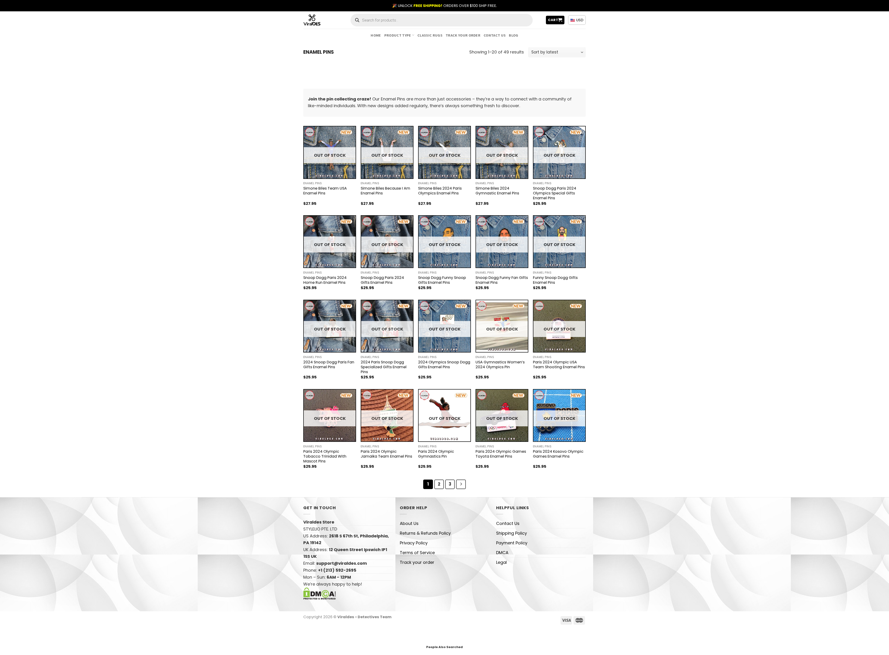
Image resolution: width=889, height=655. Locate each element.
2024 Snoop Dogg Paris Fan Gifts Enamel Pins (328, 364)
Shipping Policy (511, 533)
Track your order (463, 35)
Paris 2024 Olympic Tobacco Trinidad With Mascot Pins (324, 456)
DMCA (502, 552)
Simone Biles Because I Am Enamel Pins (385, 191)
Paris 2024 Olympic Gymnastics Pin (436, 454)
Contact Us (495, 35)
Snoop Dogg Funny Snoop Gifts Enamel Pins (442, 280)
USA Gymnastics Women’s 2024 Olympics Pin (500, 364)
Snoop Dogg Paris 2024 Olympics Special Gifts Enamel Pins (554, 193)
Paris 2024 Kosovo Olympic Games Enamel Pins (558, 454)
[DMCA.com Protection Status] (319, 593)
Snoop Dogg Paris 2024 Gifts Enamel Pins (382, 280)
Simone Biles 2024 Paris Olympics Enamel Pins (440, 191)
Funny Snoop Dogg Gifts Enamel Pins (555, 280)
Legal (501, 562)
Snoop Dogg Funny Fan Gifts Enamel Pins (502, 280)
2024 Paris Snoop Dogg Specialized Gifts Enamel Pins (384, 367)
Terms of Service (417, 552)
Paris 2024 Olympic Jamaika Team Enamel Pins (386, 454)
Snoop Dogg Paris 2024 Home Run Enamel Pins (325, 280)
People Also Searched (444, 647)
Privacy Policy (414, 543)
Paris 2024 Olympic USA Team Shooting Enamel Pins (559, 364)
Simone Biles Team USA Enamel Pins (325, 191)
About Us (409, 523)
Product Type (397, 35)
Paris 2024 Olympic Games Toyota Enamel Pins (501, 454)
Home (376, 35)
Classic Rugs (429, 35)
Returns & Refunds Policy (425, 533)
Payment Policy (511, 543)
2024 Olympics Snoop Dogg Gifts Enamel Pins (444, 364)
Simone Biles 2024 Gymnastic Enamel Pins (497, 191)
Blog (513, 35)
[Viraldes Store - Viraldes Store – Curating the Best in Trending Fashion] (317, 20)
